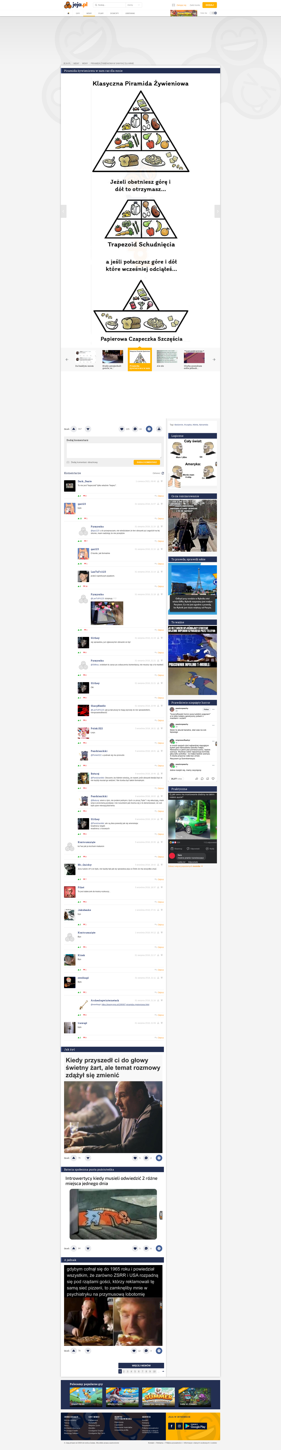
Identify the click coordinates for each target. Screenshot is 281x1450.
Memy (89, 13)
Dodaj (210, 5)
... (159, 1371)
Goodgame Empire (95, 1431)
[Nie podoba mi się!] (92, 429)
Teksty (66, 1423)
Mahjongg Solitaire (71, 1433)
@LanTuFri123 (97, 598)
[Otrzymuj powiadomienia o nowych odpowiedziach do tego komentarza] (162, 481)
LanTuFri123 (98, 571)
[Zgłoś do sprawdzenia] (159, 429)
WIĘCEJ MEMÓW (141, 1365)
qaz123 (82, 503)
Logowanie (118, 1425)
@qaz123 (95, 531)
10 (154, 1371)
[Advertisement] (140, 395)
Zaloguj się (181, 5)
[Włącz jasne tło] (210, 13)
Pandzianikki (99, 751)
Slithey (95, 638)
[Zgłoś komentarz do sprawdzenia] (158, 481)
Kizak (81, 955)
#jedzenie (178, 425)
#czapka (188, 425)
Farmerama (93, 1420)
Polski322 (97, 728)
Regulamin (146, 1425)
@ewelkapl (96, 1004)
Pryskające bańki (71, 1431)
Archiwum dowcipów (72, 1428)
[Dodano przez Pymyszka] (107, 624)
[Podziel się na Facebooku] (149, 429)
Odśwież (156, 473)
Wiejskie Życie (94, 1425)
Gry (78, 13)
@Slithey (95, 665)
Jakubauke (84, 910)
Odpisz (161, 496)
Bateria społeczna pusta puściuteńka (89, 1169)
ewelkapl (83, 977)
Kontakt (145, 1420)
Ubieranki (130, 13)
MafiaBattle (92, 1423)
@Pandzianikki (97, 778)
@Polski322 (96, 755)
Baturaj (95, 773)
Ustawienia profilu (121, 1430)
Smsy (66, 1425)
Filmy (101, 13)
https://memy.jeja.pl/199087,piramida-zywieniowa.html (125, 1004)
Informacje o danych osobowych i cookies (150, 1431)
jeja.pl (67, 63)
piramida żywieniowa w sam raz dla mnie (112, 63)
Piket (81, 887)
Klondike (91, 1428)
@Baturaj (95, 800)
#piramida (203, 425)
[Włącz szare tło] (213, 13)
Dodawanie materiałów (123, 1427)
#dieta (195, 425)
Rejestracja (118, 1422)
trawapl (82, 1023)
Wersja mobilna (70, 1420)
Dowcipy (114, 13)
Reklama (145, 1423)
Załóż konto (195, 5)
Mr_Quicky (85, 864)
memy (76, 63)
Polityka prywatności (150, 1428)
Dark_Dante (85, 481)
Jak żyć (69, 1049)
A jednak (70, 1260)
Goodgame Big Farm (96, 1433)
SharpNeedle (98, 705)
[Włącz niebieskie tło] (215, 13)
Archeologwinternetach (105, 1000)
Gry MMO (93, 1417)
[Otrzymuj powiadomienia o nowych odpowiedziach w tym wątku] (162, 504)
